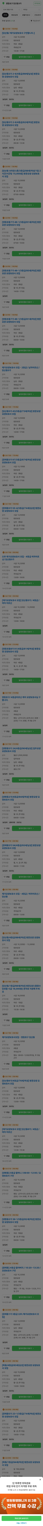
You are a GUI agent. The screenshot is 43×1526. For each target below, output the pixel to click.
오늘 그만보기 (21, 1523)
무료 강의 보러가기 (21, 1518)
